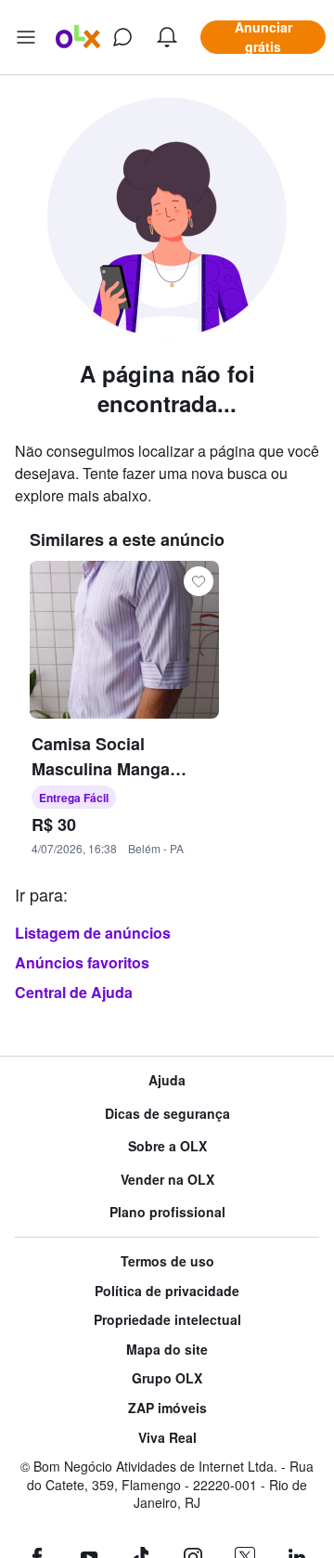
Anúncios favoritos (82, 962)
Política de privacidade (167, 1291)
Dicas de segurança (167, 1114)
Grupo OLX (167, 1378)
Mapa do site (167, 1349)
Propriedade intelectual (167, 1320)
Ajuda (167, 1080)
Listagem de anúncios (93, 932)
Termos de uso (167, 1261)
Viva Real (167, 1438)
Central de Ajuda (74, 992)
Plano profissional (167, 1212)
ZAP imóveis (167, 1408)
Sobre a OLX (167, 1146)
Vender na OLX (167, 1179)
